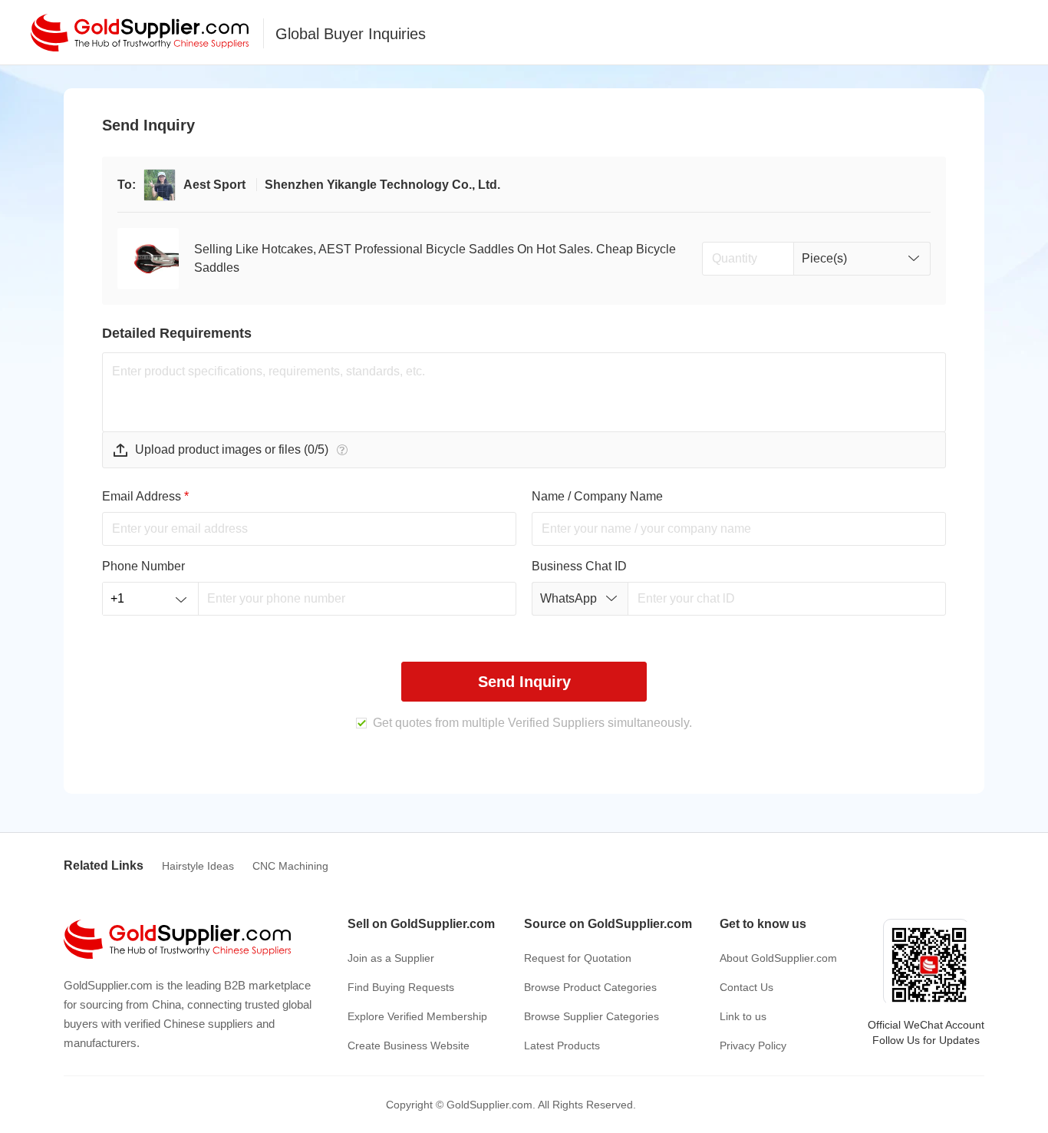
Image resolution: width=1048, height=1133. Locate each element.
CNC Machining (290, 866)
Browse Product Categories (590, 987)
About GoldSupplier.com (778, 958)
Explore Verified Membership (417, 1016)
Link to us (743, 1016)
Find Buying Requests (401, 987)
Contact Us (746, 987)
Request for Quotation (577, 958)
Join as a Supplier (391, 958)
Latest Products (562, 1045)
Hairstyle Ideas (198, 866)
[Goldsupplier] (140, 32)
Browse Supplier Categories (591, 1016)
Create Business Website (409, 1045)
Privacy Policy (753, 1045)
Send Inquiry (524, 681)
